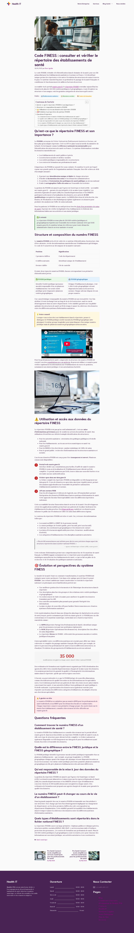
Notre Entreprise (83, 4)
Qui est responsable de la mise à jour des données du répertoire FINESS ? (62, 121)
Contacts (102, 906)
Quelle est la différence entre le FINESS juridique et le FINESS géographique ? (64, 119)
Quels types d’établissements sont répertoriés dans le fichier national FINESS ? (64, 125)
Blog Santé (106, 4)
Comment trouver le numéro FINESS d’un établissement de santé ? (60, 116)
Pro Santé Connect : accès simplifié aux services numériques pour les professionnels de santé (55, 854)
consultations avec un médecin (58, 362)
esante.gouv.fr (57, 87)
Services (96, 4)
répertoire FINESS (72, 87)
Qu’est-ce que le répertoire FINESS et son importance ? (56, 105)
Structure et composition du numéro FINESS (52, 107)
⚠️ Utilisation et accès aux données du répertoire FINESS (56, 109)
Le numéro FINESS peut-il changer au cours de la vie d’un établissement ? (62, 123)
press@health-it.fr (102, 887)
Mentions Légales (106, 911)
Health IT (16, 3)
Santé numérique (42, 840)
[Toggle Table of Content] (86, 102)
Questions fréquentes (44, 114)
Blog (100, 898)
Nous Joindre (120, 4)
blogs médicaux (67, 509)
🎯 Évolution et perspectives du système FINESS (53, 112)
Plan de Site (104, 917)
